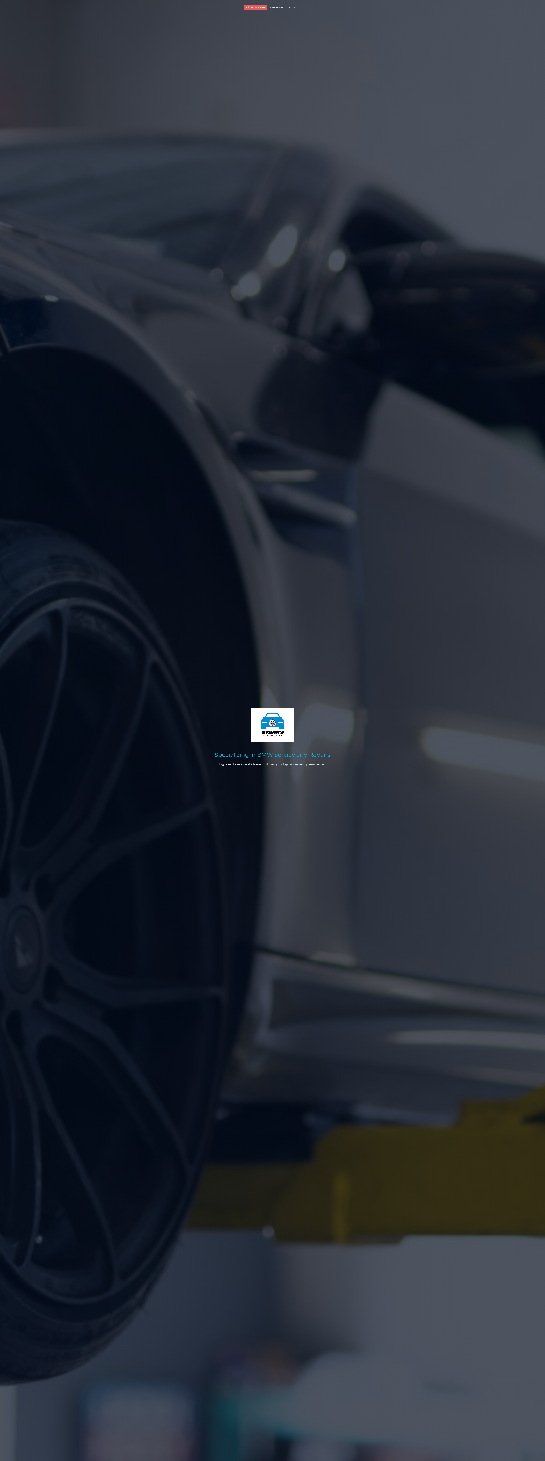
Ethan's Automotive (255, 7)
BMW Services (276, 7)
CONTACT (293, 7)
